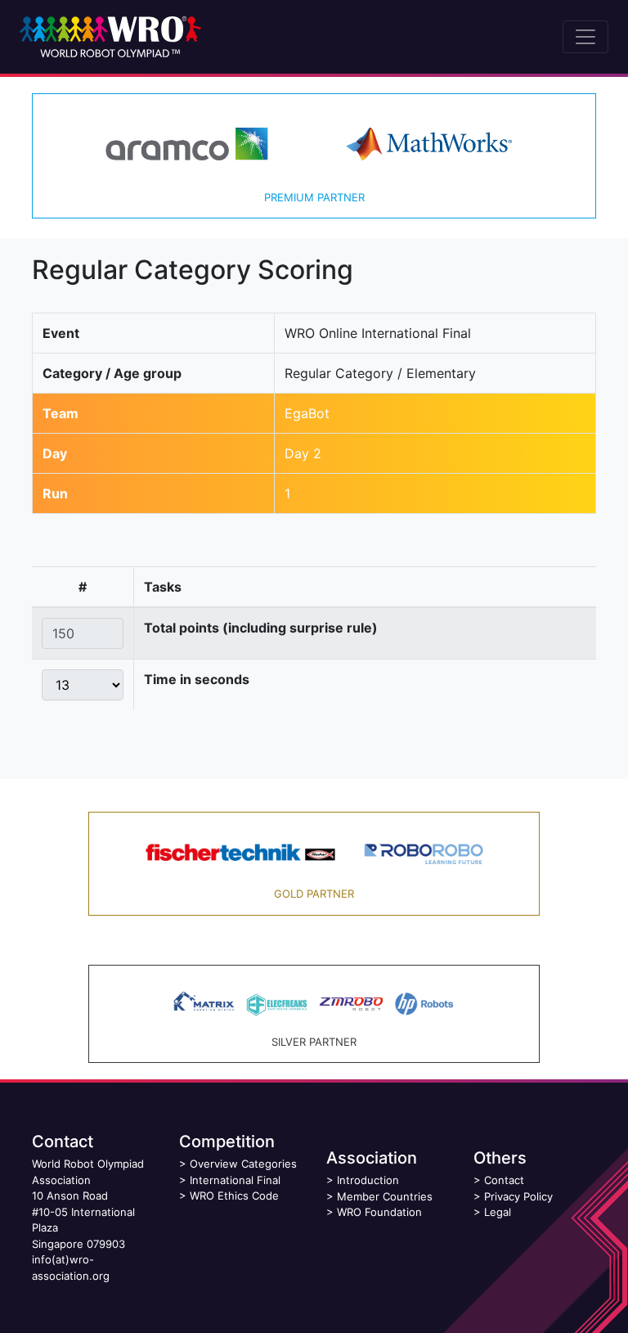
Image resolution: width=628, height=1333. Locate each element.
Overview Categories (243, 1163)
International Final (235, 1180)
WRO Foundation (379, 1211)
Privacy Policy (518, 1196)
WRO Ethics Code (234, 1195)
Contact (504, 1180)
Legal (497, 1211)
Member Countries (385, 1196)
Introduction (368, 1180)
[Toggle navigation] (585, 36)
